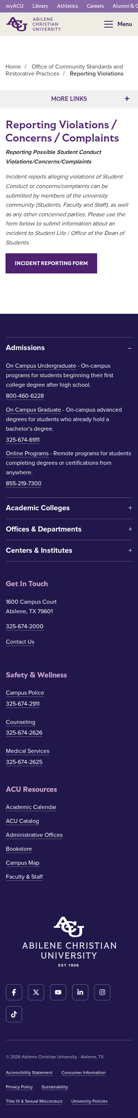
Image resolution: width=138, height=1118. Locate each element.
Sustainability (55, 1086)
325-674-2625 (24, 762)
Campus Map (22, 863)
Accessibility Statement (29, 1072)
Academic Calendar (31, 807)
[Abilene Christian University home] (34, 24)
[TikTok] (14, 1014)
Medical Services (27, 751)
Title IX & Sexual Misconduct (34, 1101)
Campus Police (25, 692)
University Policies (89, 1101)
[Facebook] (14, 992)
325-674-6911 (22, 440)
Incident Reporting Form (51, 263)
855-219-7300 (24, 483)
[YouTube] (58, 992)
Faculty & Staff (24, 876)
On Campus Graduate (33, 409)
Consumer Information (83, 1072)
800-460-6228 (25, 396)
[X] (36, 992)
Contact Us (20, 642)
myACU (15, 6)
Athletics (67, 6)
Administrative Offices (34, 835)
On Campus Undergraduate (41, 365)
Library (40, 6)
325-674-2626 (24, 732)
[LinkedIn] (80, 992)
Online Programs (27, 453)
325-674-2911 (22, 703)
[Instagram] (102, 992)
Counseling (20, 722)
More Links (69, 99)
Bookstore (19, 849)
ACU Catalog (22, 821)
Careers (95, 6)
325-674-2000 (24, 626)
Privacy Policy (19, 1086)
